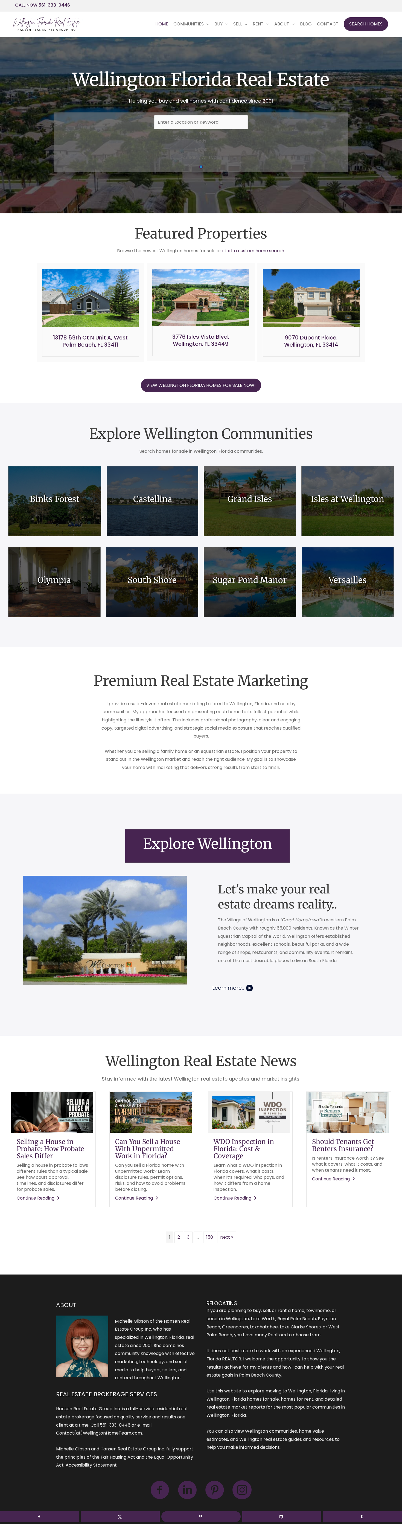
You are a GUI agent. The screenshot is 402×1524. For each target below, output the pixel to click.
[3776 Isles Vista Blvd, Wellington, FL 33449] (200, 297)
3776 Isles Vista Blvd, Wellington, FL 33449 (200, 340)
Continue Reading (39, 1198)
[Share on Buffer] (281, 1516)
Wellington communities (271, 1431)
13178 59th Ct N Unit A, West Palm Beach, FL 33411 (90, 341)
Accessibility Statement (91, 1465)
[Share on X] (120, 1516)
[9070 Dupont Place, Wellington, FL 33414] (311, 297)
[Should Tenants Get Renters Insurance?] (348, 1112)
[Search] (201, 167)
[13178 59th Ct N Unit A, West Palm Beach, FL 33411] (90, 297)
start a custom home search (253, 251)
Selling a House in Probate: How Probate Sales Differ (50, 1148)
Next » (226, 1237)
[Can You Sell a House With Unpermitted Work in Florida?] (151, 1112)
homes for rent (297, 1399)
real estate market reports (235, 1407)
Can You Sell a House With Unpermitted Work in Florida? (147, 1148)
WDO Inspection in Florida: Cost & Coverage (244, 1148)
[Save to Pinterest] (200, 1516)
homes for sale (263, 1399)
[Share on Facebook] (39, 1516)
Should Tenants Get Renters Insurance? (343, 1145)
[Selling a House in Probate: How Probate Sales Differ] (52, 1112)
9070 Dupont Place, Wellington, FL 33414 (311, 341)
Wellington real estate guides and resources (286, 1439)
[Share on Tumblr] (362, 1516)
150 (209, 1237)
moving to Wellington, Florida (297, 1391)
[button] (366, 24)
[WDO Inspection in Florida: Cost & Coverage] (249, 1112)
